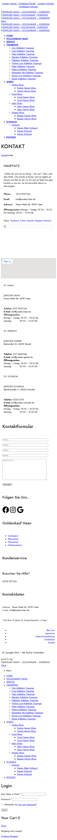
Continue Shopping (9, 836)
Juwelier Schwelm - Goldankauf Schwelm (37, 5)
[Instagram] (13, 509)
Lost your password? (27, 804)
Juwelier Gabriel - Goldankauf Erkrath (19, 3)
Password (6, 799)
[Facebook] (5, 509)
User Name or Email (11, 794)
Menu (3, 21)
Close (3, 665)
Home (3, 155)
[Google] (20, 509)
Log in (4, 810)
